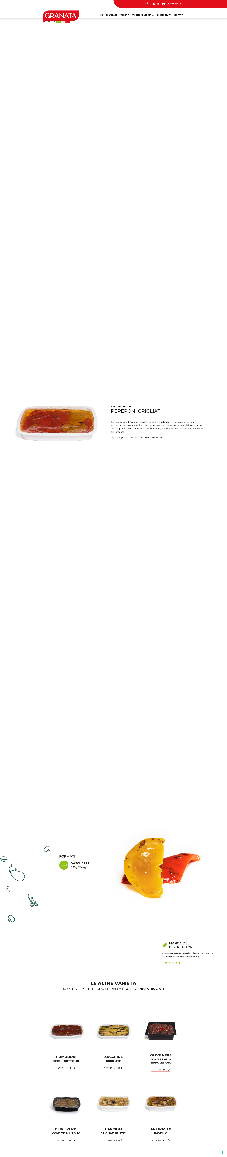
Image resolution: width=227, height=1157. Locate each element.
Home (100, 15)
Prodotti (124, 15)
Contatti (178, 15)
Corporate (111, 15)
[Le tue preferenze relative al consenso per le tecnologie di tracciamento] (222, 1152)
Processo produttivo (143, 15)
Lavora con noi (174, 4)
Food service (117, 407)
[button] (171, 963)
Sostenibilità (164, 15)
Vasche (127, 407)
